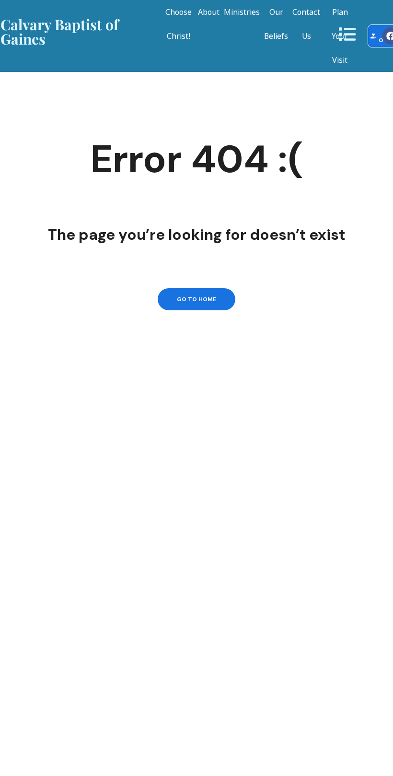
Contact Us (306, 24)
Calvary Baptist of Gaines (59, 31)
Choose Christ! (178, 24)
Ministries (242, 12)
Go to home (196, 299)
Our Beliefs (276, 24)
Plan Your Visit (340, 36)
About (209, 12)
